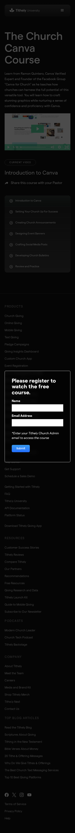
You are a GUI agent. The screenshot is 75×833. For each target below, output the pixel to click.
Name (16, 401)
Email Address (22, 415)
